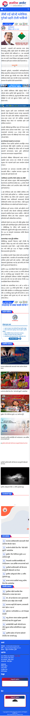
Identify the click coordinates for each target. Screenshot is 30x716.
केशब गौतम (17, 656)
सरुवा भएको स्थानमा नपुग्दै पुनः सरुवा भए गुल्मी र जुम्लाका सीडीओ (15, 330)
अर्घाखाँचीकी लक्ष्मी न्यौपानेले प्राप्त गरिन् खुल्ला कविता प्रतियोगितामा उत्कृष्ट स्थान (14, 627)
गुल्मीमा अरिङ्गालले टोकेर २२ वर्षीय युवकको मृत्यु (12, 487)
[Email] (20, 339)
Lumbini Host (19, 714)
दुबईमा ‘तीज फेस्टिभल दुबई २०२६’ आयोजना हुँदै (12, 414)
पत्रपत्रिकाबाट (15, 321)
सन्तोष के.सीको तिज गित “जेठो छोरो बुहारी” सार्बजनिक (14, 391)
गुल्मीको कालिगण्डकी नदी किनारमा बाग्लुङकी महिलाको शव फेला (14, 463)
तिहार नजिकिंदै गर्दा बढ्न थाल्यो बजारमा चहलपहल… (14, 333)
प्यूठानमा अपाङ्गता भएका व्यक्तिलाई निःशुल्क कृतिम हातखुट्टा (15, 328)
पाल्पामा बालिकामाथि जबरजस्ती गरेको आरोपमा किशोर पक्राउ (14, 367)
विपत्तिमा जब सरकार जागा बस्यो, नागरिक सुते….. (13, 335)
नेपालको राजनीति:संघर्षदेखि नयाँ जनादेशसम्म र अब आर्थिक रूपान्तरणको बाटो (15, 438)
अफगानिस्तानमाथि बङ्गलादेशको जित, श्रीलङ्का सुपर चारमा (15, 336)
